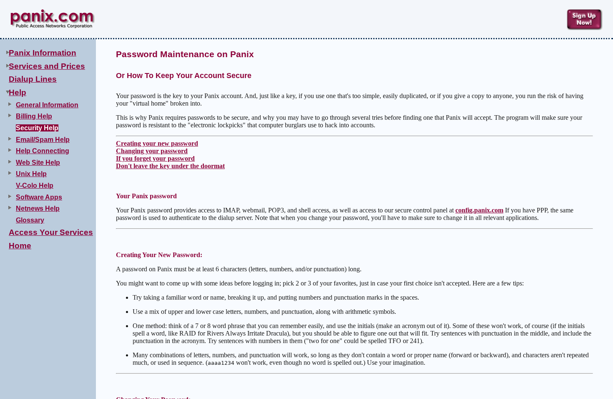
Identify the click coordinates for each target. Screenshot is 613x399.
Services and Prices (47, 66)
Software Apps (39, 197)
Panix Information (42, 52)
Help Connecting (42, 150)
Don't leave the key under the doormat (170, 165)
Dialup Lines (33, 79)
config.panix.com (479, 210)
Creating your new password (157, 143)
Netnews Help (38, 208)
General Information (47, 105)
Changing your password (152, 150)
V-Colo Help (34, 185)
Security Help (37, 127)
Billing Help (34, 116)
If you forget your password (155, 158)
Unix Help (31, 173)
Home (20, 245)
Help (17, 92)
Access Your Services (51, 232)
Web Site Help (38, 162)
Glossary (30, 220)
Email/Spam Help (43, 139)
